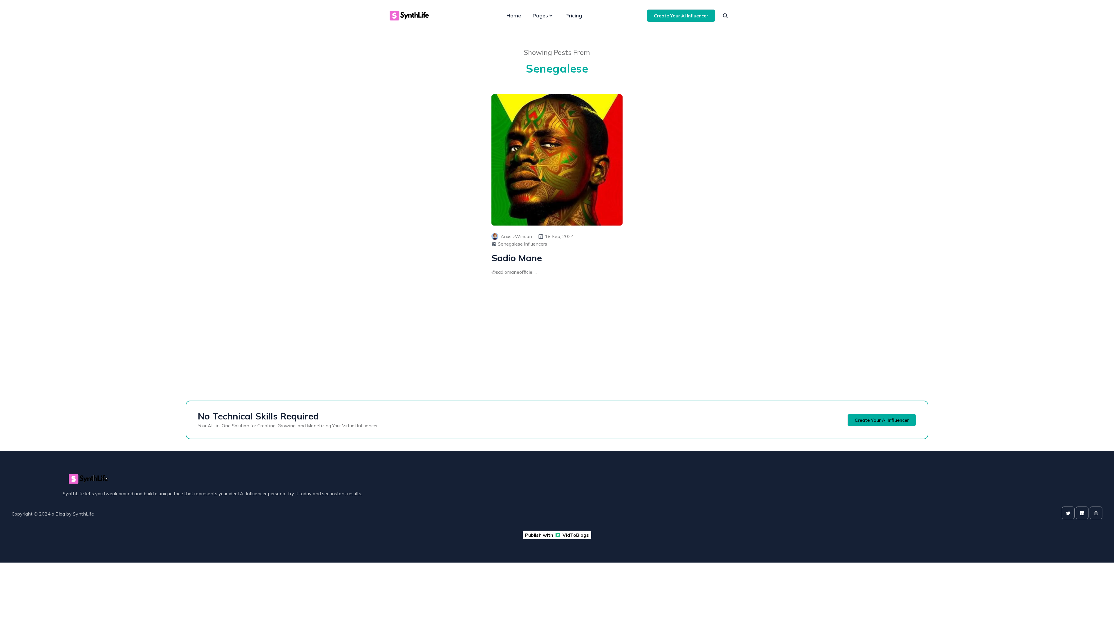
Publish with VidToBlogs (557, 535)
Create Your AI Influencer (681, 16)
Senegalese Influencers (522, 244)
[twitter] (1068, 513)
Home (514, 15)
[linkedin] (1082, 513)
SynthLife (83, 514)
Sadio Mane (516, 258)
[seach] (725, 15)
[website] (1096, 513)
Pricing (573, 15)
